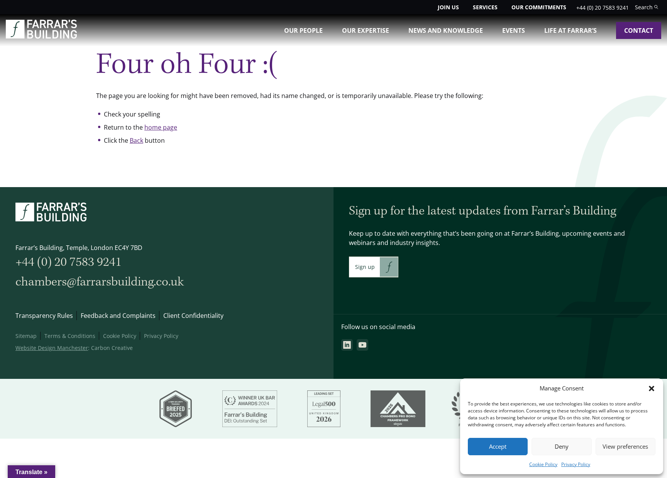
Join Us (448, 7)
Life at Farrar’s (570, 30)
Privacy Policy (575, 464)
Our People (303, 30)
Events (513, 30)
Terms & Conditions (69, 335)
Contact (638, 30)
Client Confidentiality (193, 315)
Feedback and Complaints (118, 315)
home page (160, 127)
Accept (497, 447)
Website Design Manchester (51, 347)
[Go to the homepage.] (41, 36)
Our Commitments (538, 7)
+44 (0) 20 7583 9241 (602, 7)
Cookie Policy (543, 464)
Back (136, 140)
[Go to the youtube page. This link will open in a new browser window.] (362, 345)
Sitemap (26, 335)
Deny (562, 447)
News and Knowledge (445, 30)
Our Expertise (365, 30)
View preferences (625, 447)
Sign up (365, 266)
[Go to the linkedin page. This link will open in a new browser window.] (347, 345)
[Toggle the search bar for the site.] (646, 7)
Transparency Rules (44, 315)
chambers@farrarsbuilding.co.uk (99, 282)
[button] (651, 388)
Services (485, 7)
